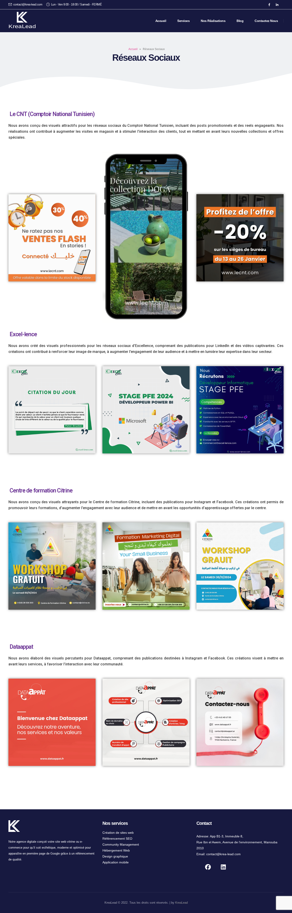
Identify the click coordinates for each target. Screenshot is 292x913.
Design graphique (115, 856)
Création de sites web (118, 832)
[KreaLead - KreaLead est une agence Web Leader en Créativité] (22, 21)
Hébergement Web (116, 850)
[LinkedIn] (277, 4)
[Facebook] (269, 4)
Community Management (120, 844)
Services (183, 21)
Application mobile (115, 862)
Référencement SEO (117, 838)
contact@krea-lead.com (27, 4)
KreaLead (181, 902)
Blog (240, 21)
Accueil (160, 21)
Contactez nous (266, 21)
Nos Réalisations (213, 21)
